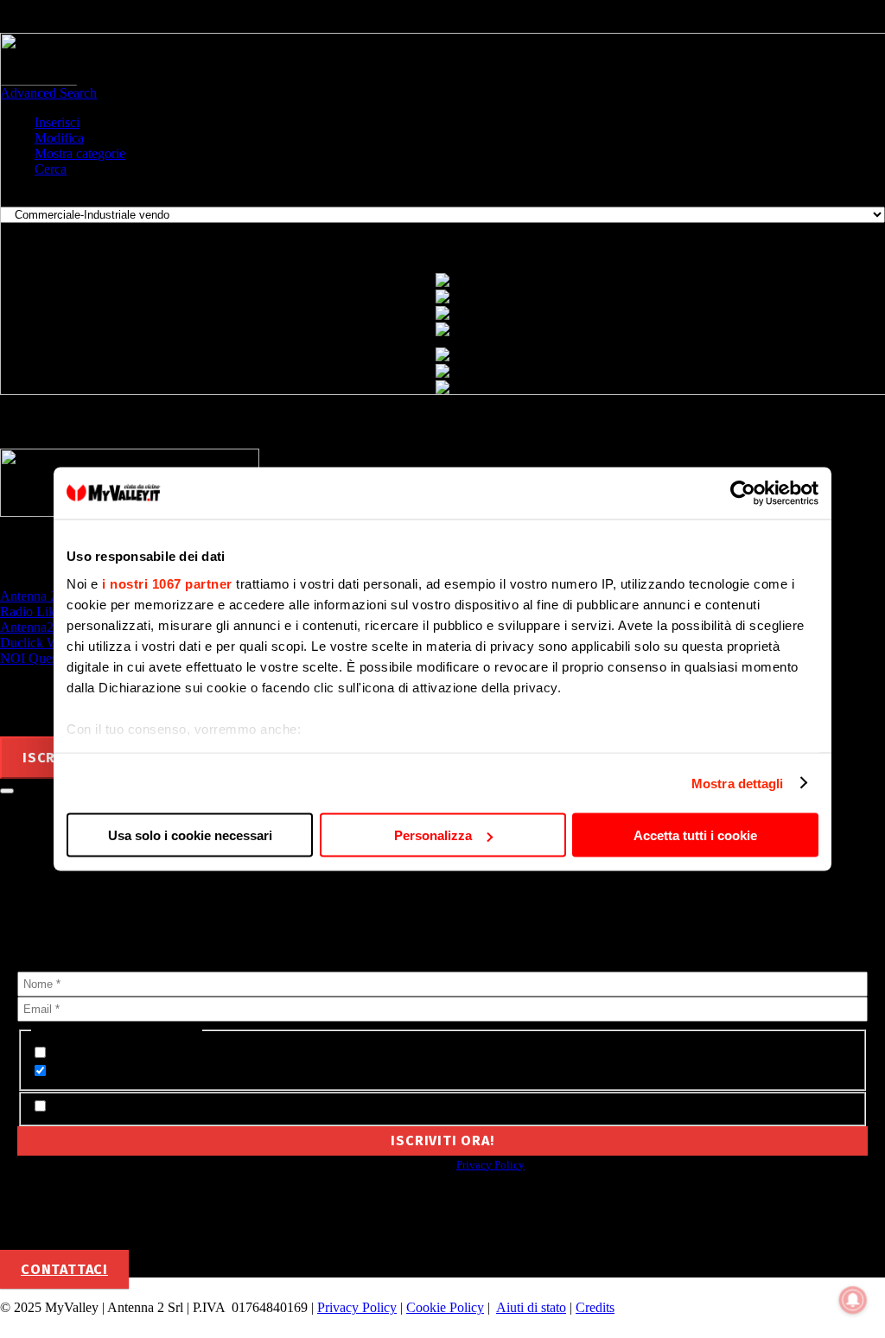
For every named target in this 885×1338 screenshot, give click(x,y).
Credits (595, 1307)
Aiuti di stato (531, 1307)
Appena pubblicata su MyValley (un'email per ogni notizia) (222, 1053)
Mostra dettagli (737, 782)
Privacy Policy (490, 1164)
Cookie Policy (445, 1307)
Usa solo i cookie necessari (190, 835)
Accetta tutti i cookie (695, 835)
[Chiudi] (7, 790)
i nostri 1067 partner (167, 583)
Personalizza (433, 835)
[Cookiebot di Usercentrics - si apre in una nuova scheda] (742, 494)
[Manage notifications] (853, 1300)
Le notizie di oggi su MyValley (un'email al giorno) (196, 1071)
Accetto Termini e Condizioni (135, 1106)
